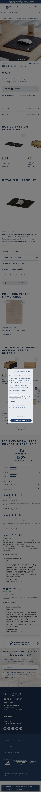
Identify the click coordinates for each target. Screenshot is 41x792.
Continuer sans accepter (21, 371)
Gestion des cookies (15, 396)
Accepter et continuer (21, 421)
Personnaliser (21, 417)
